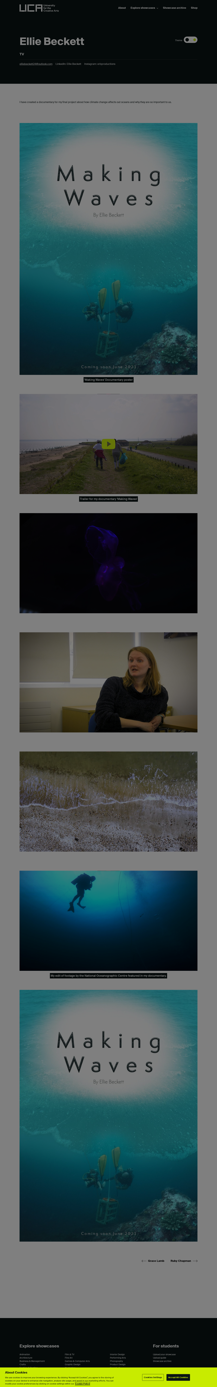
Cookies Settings (153, 1377)
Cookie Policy (82, 1383)
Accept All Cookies (178, 1377)
